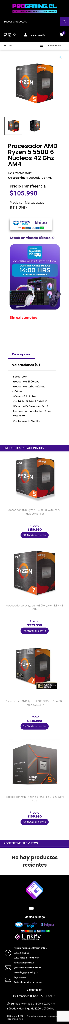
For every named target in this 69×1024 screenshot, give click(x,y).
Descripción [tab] (21, 354)
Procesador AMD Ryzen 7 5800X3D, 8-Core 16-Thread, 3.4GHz (34, 703)
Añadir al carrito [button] (36, 535)
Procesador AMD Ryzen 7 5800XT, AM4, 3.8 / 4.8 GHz (35, 607)
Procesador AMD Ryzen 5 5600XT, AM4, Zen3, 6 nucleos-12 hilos (34, 511)
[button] (41, 45)
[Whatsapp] (14, 35)
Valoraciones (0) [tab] (26, 365)
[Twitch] (5, 35)
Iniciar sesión (37, 35)
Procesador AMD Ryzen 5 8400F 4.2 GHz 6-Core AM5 (34, 798)
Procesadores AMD (38, 178)
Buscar (64, 22)
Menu (10, 45)
